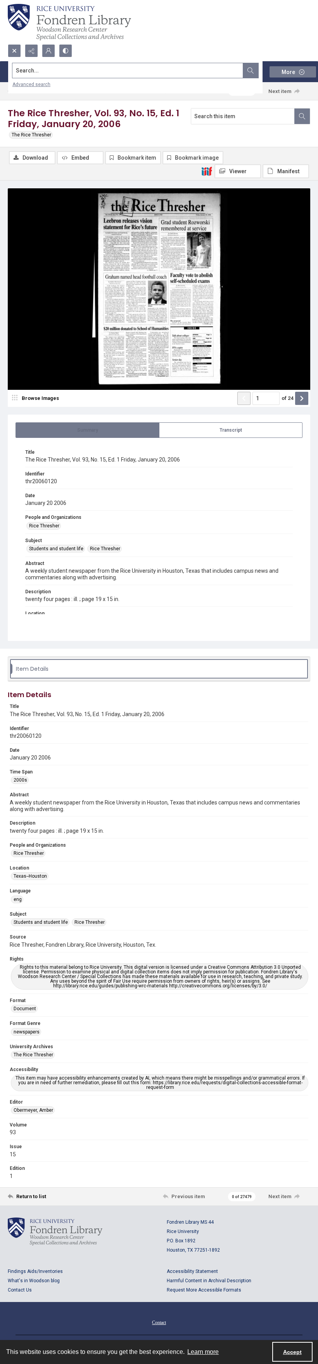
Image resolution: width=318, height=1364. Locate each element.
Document (25, 1008)
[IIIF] (206, 170)
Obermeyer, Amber (33, 1110)
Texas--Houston (30, 876)
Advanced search (31, 84)
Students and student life (56, 548)
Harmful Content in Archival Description (209, 1280)
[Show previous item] (244, 398)
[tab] (87, 430)
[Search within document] (302, 116)
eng (18, 899)
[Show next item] (301, 398)
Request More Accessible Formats (204, 1290)
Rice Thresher (44, 526)
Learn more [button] (203, 1351)
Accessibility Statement (192, 1271)
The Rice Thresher (31, 135)
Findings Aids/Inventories (35, 1271)
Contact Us (20, 1290)
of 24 (287, 398)
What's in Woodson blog (34, 1280)
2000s (20, 780)
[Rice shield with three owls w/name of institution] (69, 22)
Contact (159, 1322)
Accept (292, 1352)
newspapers (27, 1032)
